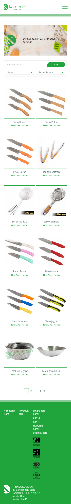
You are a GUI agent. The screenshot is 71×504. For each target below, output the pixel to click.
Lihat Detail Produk (19, 125)
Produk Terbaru (46, 72)
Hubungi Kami (38, 427)
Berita (36, 417)
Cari (56, 64)
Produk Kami (23, 412)
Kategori (11, 72)
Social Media (40, 432)
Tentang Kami (9, 412)
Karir (35, 421)
